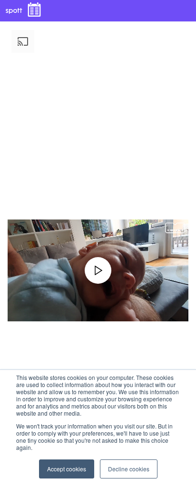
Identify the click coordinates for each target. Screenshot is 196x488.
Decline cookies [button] (128, 469)
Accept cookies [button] (66, 469)
